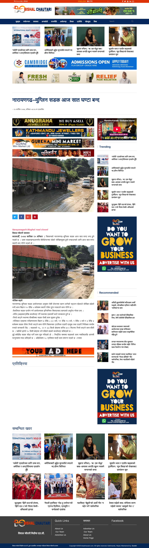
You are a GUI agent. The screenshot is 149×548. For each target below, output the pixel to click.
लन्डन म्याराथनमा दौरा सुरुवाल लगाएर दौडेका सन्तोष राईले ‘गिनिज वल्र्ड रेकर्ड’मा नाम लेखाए (124, 344)
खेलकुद (87, 21)
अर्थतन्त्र (63, 21)
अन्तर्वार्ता (45, 21)
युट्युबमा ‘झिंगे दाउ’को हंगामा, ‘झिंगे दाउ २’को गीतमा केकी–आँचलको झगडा (123, 207)
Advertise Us (60, 535)
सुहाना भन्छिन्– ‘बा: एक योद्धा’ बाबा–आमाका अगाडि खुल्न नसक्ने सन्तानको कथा (90, 51)
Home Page (88, 538)
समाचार (35, 21)
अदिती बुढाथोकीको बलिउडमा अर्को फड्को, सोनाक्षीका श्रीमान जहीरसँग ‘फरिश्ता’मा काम (124, 305)
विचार (72, 21)
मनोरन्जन (26, 21)
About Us (59, 529)
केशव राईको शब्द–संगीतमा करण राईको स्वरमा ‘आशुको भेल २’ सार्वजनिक (122, 506)
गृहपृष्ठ (18, 21)
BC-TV (89, 1)
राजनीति (54, 21)
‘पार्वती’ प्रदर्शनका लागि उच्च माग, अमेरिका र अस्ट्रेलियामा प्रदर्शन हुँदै (26, 466)
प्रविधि (79, 21)
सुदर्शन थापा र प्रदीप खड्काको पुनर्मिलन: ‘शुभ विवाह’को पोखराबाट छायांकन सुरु (121, 51)
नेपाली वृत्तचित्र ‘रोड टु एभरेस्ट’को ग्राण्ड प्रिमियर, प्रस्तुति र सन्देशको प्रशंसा (59, 506)
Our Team (59, 532)
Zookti (134, 546)
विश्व (95, 21)
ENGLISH (82, 1)
